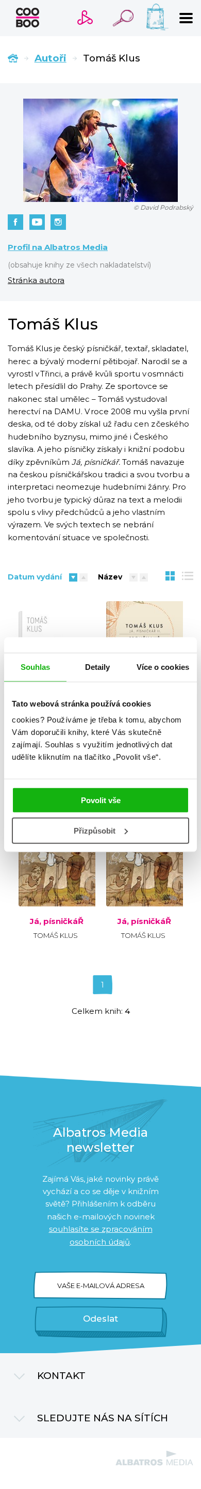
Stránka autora (36, 280)
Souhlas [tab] (36, 666)
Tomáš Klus (56, 935)
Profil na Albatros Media (58, 247)
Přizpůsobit (94, 830)
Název (110, 577)
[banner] (27, 17)
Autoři (50, 58)
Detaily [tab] (97, 666)
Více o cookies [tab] (163, 666)
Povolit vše (101, 800)
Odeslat (100, 1318)
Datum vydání (35, 577)
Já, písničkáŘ (56, 921)
